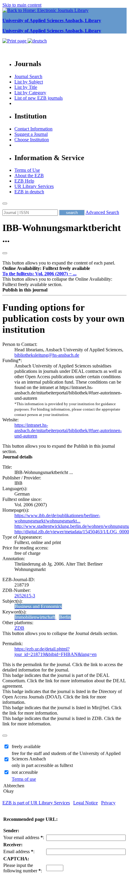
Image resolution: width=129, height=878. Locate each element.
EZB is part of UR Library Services (36, 802)
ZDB (19, 628)
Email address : (18, 851)
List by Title (25, 87)
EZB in (29, 191)
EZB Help (24, 180)
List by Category (30, 92)
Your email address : (23, 837)
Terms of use (24, 779)
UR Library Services (34, 186)
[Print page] (15, 40)
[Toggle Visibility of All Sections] (4, 253)
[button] (46, 268)
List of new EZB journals (38, 98)
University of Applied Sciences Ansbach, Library (51, 20)
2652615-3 (24, 595)
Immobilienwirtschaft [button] (35, 617)
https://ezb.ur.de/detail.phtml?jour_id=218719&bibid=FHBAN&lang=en (55, 651)
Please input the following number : (22, 868)
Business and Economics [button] (38, 606)
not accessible (25, 772)
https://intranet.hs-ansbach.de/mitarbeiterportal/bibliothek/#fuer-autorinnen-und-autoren (68, 430)
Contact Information (33, 128)
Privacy (108, 802)
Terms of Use (27, 170)
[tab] (64, 268)
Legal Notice (85, 802)
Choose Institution (31, 139)
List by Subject (28, 81)
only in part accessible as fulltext (42, 765)
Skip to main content (21, 4)
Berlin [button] (65, 617)
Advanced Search (102, 212)
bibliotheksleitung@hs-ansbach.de (46, 355)
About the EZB (29, 175)
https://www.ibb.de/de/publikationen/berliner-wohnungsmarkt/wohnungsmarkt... (57, 518)
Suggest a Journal (31, 134)
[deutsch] (37, 40)
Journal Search (28, 76)
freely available (26, 746)
